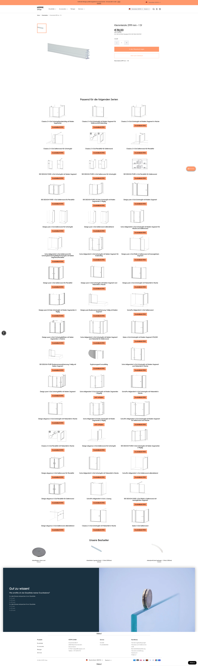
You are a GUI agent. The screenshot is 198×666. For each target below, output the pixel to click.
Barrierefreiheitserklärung (138, 648)
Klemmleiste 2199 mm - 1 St (55, 15)
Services (80, 9)
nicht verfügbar (99, 397)
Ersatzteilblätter (104, 644)
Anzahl (116, 39)
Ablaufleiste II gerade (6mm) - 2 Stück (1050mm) (38, 560)
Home (38, 15)
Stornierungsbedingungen (138, 642)
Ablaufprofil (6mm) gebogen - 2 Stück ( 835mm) (99, 560)
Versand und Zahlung (137, 651)
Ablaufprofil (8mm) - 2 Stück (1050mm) (159, 560)
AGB (132, 646)
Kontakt (102, 642)
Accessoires (62, 9)
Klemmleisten (45, 15)
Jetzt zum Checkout (137, 55)
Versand (126, 34)
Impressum (134, 653)
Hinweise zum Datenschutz (138, 644)
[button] (154, 9)
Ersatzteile (52, 9)
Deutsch (107, 660)
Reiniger (73, 9)
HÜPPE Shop (44, 660)
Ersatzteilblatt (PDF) (57, 127)
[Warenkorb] (160, 9)
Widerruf (99, 633)
